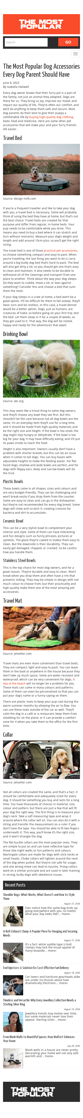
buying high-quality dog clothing (51, 117)
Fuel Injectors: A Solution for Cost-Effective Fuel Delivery (36, 968)
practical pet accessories (60, 250)
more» (66, 914)
